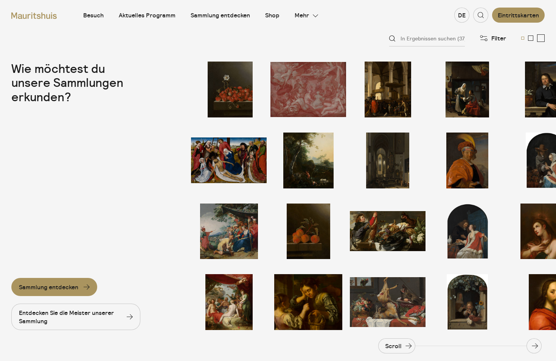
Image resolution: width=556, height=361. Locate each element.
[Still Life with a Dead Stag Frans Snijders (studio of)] (388, 302)
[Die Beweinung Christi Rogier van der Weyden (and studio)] (229, 160)
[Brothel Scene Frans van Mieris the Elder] (467, 89)
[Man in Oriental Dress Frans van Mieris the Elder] (467, 160)
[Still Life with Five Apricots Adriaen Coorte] (308, 231)
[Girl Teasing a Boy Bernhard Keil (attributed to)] (308, 302)
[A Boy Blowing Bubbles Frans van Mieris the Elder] (467, 302)
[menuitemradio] (522, 38)
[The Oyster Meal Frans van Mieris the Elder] (467, 231)
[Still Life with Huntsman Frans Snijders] (388, 231)
